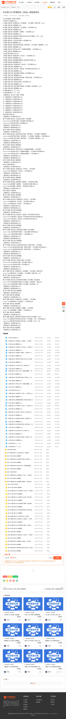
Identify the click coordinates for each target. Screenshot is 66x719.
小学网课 (29, 2)
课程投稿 (38, 702)
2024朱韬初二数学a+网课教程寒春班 (53, 589)
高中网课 (44, 2)
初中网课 (36, 2)
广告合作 (52, 704)
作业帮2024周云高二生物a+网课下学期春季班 (14, 589)
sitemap (33, 715)
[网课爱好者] (8, 2)
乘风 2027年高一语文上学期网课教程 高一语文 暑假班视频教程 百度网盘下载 (33, 640)
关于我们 (52, 699)
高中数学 (48, 664)
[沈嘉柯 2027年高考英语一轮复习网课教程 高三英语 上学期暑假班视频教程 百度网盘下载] (12, 656)
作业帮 (5, 576)
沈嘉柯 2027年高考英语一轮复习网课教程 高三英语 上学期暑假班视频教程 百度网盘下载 (12, 666)
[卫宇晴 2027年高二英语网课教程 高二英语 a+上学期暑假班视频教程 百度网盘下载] (12, 604)
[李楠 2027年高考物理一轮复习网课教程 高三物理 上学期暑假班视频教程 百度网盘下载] (33, 656)
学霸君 (6, 15)
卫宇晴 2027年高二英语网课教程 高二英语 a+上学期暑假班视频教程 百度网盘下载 (12, 614)
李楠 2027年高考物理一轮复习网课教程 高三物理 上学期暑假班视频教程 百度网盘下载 (33, 666)
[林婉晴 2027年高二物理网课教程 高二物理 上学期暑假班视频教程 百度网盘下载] (12, 630)
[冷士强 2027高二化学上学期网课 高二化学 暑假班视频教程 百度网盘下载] (53, 604)
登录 (34, 683)
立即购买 (57, 558)
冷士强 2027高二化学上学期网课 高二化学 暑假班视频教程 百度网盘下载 (53, 614)
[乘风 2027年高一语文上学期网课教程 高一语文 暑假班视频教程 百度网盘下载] (33, 630)
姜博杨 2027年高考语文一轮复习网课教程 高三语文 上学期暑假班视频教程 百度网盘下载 (53, 640)
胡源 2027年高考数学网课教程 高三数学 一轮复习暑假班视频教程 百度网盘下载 (53, 666)
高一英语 (15, 576)
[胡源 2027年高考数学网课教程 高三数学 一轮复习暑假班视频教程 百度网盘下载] (53, 656)
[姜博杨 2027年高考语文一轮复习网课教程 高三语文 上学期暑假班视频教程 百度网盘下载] (53, 630)
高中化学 (48, 612)
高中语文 (32, 638)
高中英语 (27, 15)
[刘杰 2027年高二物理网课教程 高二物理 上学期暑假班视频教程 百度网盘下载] (33, 604)
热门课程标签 (39, 699)
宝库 (59, 2)
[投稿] (54, 7)
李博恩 (10, 576)
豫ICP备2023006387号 (13, 713)
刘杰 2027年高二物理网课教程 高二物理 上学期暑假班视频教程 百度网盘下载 (33, 614)
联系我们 (52, 702)
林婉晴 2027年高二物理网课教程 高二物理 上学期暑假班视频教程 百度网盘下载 (12, 640)
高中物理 (28, 612)
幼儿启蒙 (21, 2)
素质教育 (52, 2)
